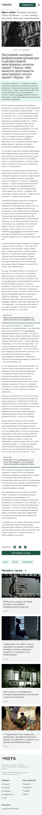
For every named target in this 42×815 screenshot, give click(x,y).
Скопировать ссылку (21, 553)
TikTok (25, 794)
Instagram (27, 787)
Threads (26, 791)
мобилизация (27, 562)
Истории (5, 784)
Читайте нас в (21, 50)
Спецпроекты (8, 794)
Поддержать (27, 5)
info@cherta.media (10, 809)
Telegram (27, 784)
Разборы (6, 787)
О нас (4, 798)
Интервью (6, 791)
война (5, 562)
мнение (15, 562)
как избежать (29, 331)
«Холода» (19, 95)
